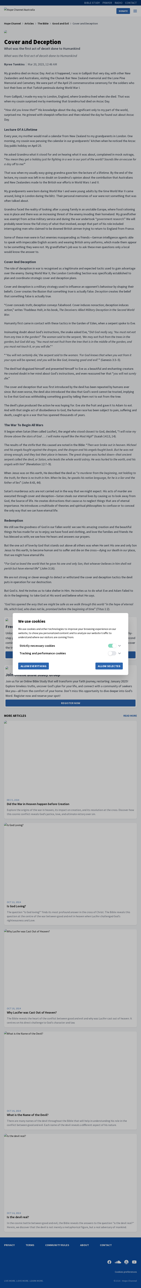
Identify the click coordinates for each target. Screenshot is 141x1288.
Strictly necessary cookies (37, 646)
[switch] (112, 646)
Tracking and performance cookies (43, 653)
